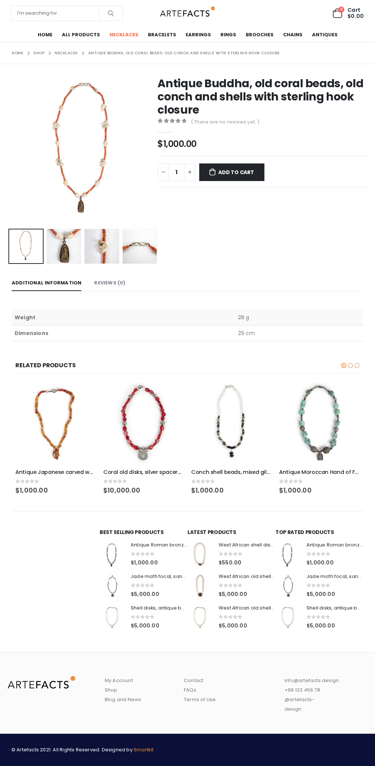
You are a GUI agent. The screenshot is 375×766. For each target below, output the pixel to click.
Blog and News (123, 699)
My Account (119, 680)
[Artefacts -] (187, 13)
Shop (111, 689)
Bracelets (162, 34)
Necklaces (123, 34)
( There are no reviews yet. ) (225, 121)
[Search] (111, 13)
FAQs (190, 689)
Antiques (325, 34)
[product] (55, 422)
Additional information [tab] (46, 282)
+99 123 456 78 (302, 689)
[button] (9, 151)
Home (45, 34)
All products (81, 34)
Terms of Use (200, 699)
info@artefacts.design (312, 680)
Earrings (198, 34)
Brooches (260, 34)
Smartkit (144, 749)
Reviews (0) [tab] (109, 282)
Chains (292, 34)
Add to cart (236, 172)
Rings (228, 34)
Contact (193, 680)
